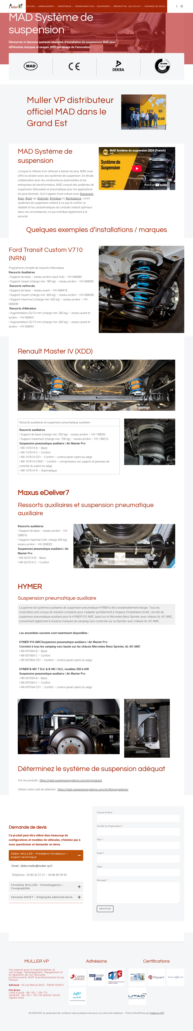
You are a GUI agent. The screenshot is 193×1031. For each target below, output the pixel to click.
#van (21, 198)
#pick (28, 198)
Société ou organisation (110, 826)
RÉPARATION (120, 6)
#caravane (86, 193)
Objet (99, 867)
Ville (100, 839)
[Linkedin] (181, 6)
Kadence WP (157, 1013)
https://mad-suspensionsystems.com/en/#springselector (93, 789)
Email (100, 853)
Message (102, 880)
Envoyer (105, 908)
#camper (42, 198)
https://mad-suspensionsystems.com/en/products (71, 780)
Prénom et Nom (104, 812)
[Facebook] (176, 6)
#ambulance (73, 198)
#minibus (55, 198)
